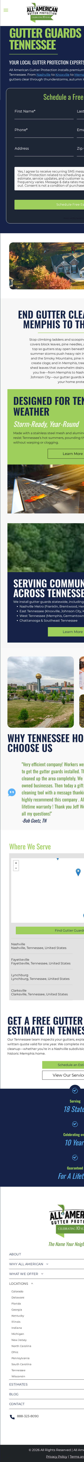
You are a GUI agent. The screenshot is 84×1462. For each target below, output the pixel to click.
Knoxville (62, 75)
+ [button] (16, 863)
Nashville (44, 75)
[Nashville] (78, 872)
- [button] (16, 868)
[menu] (6, 10)
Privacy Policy (56, 1456)
